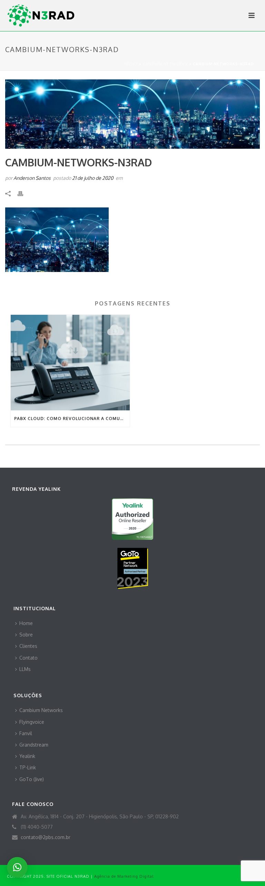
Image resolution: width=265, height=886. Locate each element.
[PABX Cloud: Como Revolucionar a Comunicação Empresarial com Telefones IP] (70, 362)
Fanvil (25, 733)
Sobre (26, 634)
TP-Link (27, 767)
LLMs (25, 669)
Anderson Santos (32, 178)
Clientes (28, 646)
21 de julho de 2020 (92, 178)
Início (131, 64)
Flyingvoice (31, 722)
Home (26, 623)
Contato (28, 658)
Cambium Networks (165, 64)
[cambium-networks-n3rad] (132, 114)
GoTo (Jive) (31, 779)
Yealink (27, 756)
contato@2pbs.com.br (45, 837)
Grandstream (33, 745)
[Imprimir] (24, 193)
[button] (17, 867)
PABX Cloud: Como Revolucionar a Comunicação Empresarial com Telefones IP (72, 418)
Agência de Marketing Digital (124, 876)
